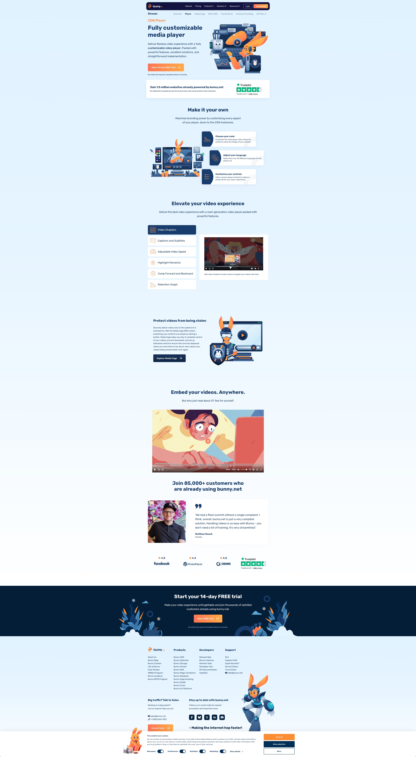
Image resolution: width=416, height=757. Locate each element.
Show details (235, 751)
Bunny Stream (180, 666)
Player (188, 14)
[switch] (183, 751)
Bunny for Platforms (183, 688)
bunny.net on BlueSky (199, 717)
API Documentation (208, 670)
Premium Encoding (244, 14)
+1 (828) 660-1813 (158, 719)
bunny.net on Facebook (191, 717)
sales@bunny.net (158, 716)
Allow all (279, 737)
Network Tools (205, 663)
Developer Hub (206, 666)
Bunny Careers (154, 663)
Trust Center (230, 670)
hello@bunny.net (235, 673)
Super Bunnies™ (232, 663)
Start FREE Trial (205, 618)
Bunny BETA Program (157, 679)
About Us (152, 657)
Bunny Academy (155, 676)
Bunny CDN (179, 657)
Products (208, 6)
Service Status (231, 666)
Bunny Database (181, 676)
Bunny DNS (179, 670)
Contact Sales (157, 728)
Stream (152, 13)
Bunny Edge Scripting (183, 679)
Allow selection (279, 744)
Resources (234, 6)
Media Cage (200, 14)
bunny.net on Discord (222, 717)
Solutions (220, 6)
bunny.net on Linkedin (214, 717)
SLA (227, 657)
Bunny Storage (180, 663)
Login (248, 6)
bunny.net (156, 649)
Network (188, 6)
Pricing (198, 6)
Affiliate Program (155, 673)
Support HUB (231, 660)
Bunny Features (206, 660)
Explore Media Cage (167, 358)
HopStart (203, 673)
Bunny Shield (180, 682)
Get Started (261, 6)
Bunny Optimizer (181, 660)
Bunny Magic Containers (185, 673)
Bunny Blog (153, 660)
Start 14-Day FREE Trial (163, 67)
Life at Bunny (154, 666)
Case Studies (154, 670)
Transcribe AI (227, 14)
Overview (177, 14)
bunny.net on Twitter (207, 717)
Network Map (205, 657)
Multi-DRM (213, 14)
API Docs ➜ (261, 14)
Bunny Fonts (179, 685)
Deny (279, 751)
